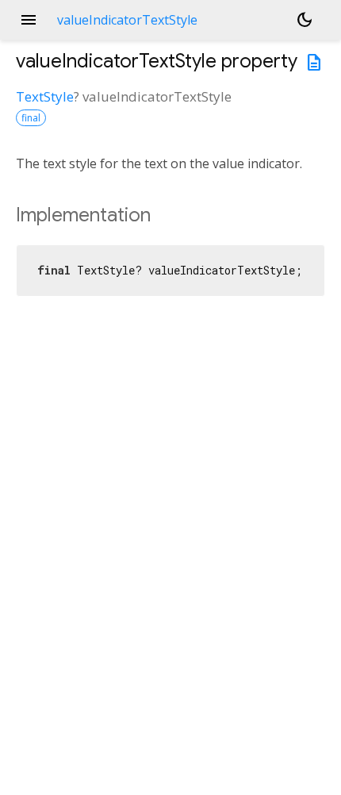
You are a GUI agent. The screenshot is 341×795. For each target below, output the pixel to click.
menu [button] (28, 19)
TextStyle (45, 96)
